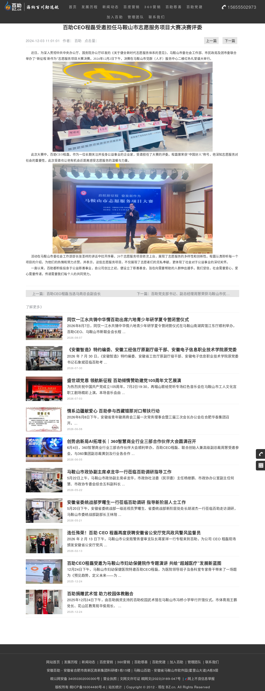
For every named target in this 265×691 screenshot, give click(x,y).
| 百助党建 (157, 661)
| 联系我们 (210, 661)
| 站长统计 (114, 686)
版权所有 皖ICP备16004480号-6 (80, 686)
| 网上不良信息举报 (198, 678)
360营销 (152, 6)
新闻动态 (110, 6)
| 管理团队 (192, 661)
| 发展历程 (69, 661)
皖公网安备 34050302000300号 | (76, 678)
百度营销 (131, 6)
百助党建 (194, 6)
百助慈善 (173, 6)
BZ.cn (170, 686)
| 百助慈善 (139, 661)
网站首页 (53, 661)
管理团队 (136, 16)
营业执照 (110, 678)
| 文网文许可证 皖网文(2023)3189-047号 (149, 678)
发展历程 (89, 6)
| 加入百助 (175, 661)
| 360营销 (122, 661)
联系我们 (157, 16)
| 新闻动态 (87, 661)
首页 (73, 6)
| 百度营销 (104, 661)
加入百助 (115, 16)
